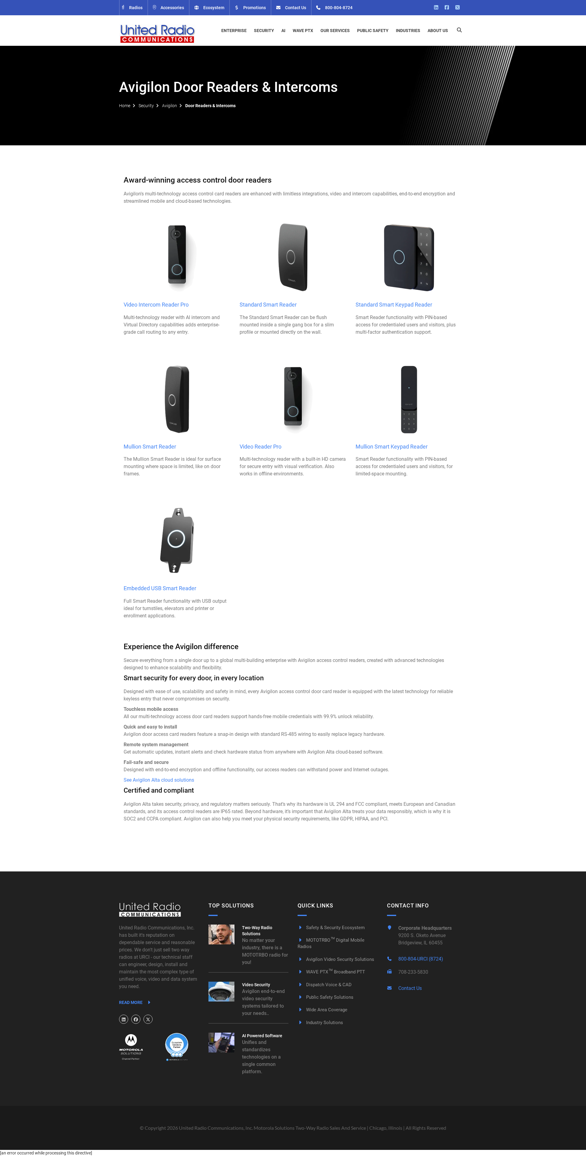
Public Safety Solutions (329, 997)
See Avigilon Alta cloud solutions (159, 780)
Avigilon (169, 105)
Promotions (254, 7)
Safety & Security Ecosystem (335, 927)
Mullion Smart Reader (150, 446)
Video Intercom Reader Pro (156, 304)
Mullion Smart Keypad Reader (392, 446)
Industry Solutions (324, 1022)
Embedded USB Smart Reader (160, 588)
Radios (135, 7)
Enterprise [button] (234, 30)
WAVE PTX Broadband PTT (335, 972)
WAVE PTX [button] (303, 30)
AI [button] (283, 30)
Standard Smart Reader (268, 304)
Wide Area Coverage (326, 1009)
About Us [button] (438, 30)
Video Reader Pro (260, 446)
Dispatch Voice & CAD (328, 984)
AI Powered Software (262, 1035)
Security (146, 105)
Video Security (256, 984)
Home (124, 105)
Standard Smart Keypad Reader (394, 304)
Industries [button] (408, 30)
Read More (131, 1002)
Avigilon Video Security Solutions (339, 959)
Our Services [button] (335, 30)
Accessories (172, 7)
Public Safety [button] (373, 30)
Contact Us (295, 7)
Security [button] (264, 30)
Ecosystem (213, 7)
